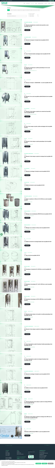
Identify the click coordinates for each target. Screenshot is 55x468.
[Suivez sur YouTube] (47, 445)
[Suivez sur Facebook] (44, 445)
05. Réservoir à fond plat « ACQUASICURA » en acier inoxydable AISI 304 (38, 82)
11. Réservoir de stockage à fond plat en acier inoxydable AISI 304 (37, 171)
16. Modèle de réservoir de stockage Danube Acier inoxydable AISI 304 (37, 241)
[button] (8, 10)
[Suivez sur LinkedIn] (48, 445)
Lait (27, 182)
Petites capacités (35, 22)
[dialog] (27, 464)
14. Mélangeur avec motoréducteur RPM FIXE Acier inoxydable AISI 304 (38, 214)
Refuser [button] (45, 463)
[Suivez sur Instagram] (46, 445)
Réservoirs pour (8, 457)
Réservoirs (7, 459)
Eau (24, 182)
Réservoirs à (7, 455)
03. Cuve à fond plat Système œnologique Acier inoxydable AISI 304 (37, 53)
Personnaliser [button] (51, 463)
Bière (25, 266)
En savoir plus (27, 57)
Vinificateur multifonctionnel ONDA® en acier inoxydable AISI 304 (36, 431)
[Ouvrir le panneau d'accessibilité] (1, 234)
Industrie (27, 22)
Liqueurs (30, 22)
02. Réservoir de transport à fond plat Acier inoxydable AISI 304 (36, 40)
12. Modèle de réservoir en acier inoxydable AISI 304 (34, 185)
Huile (25, 22)
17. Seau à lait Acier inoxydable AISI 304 (32, 255)
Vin (24, 93)
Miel (31, 22)
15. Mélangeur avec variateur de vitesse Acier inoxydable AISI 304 (37, 227)
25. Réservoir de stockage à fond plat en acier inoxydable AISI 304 (37, 374)
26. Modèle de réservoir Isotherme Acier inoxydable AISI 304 (35, 387)
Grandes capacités (30, 311)
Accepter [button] (38, 463)
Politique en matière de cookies (20, 458)
